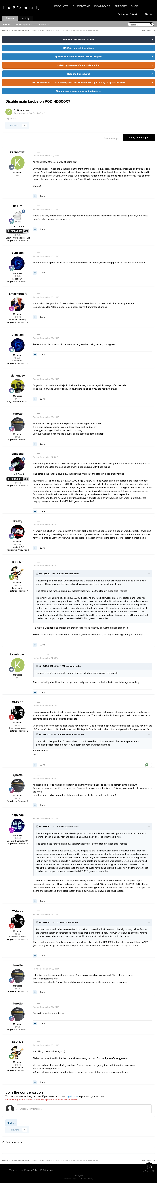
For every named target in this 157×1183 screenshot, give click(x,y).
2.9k (18, 276)
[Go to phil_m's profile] (18, 216)
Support (121, 6)
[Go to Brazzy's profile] (18, 532)
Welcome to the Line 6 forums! (78, 39)
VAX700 (17, 702)
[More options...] (38, 152)
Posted (46, 155)
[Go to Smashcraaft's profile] (18, 304)
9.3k (18, 235)
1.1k (18, 437)
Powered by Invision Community (78, 1178)
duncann (18, 252)
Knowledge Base (24, 24)
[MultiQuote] (35, 196)
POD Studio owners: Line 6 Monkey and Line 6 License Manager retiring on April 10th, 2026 (78, 82)
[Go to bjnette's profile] (18, 424)
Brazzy (17, 521)
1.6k (19, 483)
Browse (10, 18)
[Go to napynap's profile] (18, 825)
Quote (42, 196)
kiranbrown (23, 110)
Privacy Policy (31, 1170)
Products (61, 6)
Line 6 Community (21, 7)
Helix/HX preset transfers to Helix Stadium (78, 65)
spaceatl (18, 453)
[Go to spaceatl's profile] (18, 464)
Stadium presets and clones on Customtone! (78, 91)
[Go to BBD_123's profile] (18, 573)
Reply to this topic (138, 137)
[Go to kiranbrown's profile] (8, 112)
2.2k (18, 544)
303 (19, 838)
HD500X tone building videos (78, 48)
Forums (7, 24)
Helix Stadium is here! (78, 74)
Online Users (44, 24)
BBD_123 (17, 562)
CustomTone (81, 6)
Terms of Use (16, 1170)
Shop (134, 6)
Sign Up (148, 14)
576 (19, 585)
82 (18, 725)
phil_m (17, 205)
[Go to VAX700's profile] (18, 713)
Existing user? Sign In (128, 14)
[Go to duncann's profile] (18, 263)
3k (18, 398)
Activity (25, 18)
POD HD (41, 113)
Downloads (102, 6)
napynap (18, 814)
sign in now (72, 1096)
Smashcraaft (18, 293)
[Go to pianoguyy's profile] (18, 386)
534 (19, 317)
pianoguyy (17, 375)
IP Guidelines (46, 1170)
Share (12, 118)
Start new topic (111, 138)
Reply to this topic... (32, 1108)
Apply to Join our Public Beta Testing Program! (78, 56)
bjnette (18, 413)
